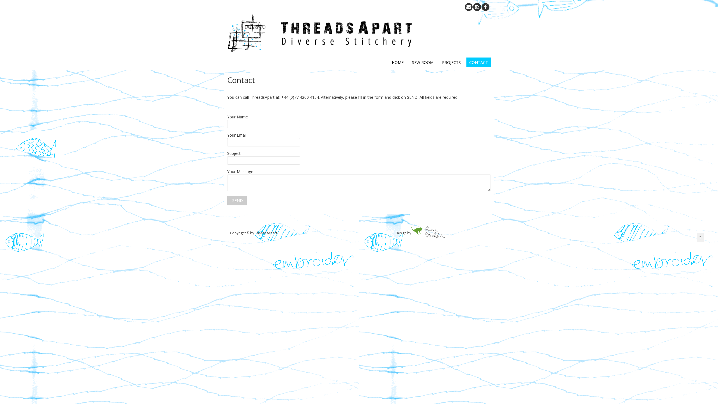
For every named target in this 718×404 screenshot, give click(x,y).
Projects (451, 62)
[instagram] (477, 7)
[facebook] (485, 7)
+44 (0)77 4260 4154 (300, 97)
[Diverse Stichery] (320, 51)
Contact (478, 62)
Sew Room (423, 62)
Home (398, 62)
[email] (468, 7)
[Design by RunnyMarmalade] (428, 238)
